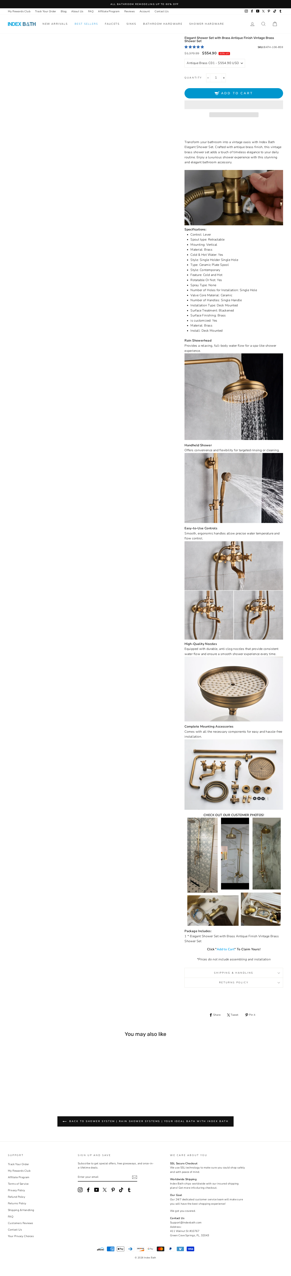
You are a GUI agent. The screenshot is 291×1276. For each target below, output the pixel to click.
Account (145, 11)
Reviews (129, 11)
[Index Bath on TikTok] (121, 1189)
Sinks (131, 24)
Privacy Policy (16, 1190)
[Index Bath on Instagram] (80, 1189)
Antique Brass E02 (18, 1083)
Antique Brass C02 (39, 1078)
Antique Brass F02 (28, 1083)
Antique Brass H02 (50, 1083)
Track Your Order (45, 11)
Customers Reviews (20, 1223)
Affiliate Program (109, 11)
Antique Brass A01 (12, 1078)
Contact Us (162, 11)
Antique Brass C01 (34, 1078)
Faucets (112, 24)
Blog (64, 11)
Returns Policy (233, 982)
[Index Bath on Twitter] (104, 1189)
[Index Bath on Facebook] (88, 1189)
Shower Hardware (206, 24)
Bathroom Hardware (162, 24)
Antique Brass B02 (28, 1078)
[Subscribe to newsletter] (134, 1177)
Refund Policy (16, 1197)
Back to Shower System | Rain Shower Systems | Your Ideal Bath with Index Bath (148, 1121)
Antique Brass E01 (55, 1078)
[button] (194, 47)
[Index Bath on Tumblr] (129, 1189)
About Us (77, 11)
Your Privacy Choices (21, 1236)
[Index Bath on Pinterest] (113, 1189)
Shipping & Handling (233, 972)
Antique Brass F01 (23, 1083)
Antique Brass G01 (34, 1083)
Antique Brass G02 (39, 1083)
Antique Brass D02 (50, 1078)
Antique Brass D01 (44, 1078)
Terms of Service (18, 1184)
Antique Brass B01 (23, 1078)
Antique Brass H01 (44, 1083)
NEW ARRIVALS (55, 24)
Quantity (193, 77)
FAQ (90, 11)
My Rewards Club (19, 11)
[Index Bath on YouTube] (96, 1189)
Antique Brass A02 (18, 1078)
